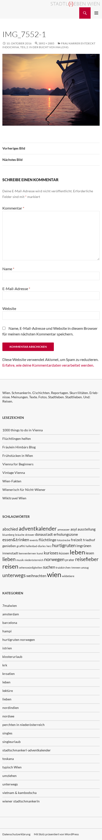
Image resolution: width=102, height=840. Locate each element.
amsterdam (10, 614)
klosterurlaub (12, 657)
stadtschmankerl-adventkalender (26, 750)
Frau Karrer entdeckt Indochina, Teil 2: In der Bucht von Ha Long (48, 45)
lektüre (7, 691)
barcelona (9, 623)
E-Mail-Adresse (16, 288)
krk (4, 665)
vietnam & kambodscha (19, 793)
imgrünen (83, 546)
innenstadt (10, 553)
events (34, 540)
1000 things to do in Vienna (22, 430)
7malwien (9, 606)
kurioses (51, 552)
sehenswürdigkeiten (30, 567)
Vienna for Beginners (17, 464)
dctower (29, 534)
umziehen (9, 776)
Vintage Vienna (13, 473)
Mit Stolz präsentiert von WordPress (56, 834)
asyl (73, 529)
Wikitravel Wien (14, 498)
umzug (85, 567)
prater (69, 560)
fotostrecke (63, 540)
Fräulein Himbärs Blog (19, 447)
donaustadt (44, 534)
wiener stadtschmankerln (21, 801)
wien (54, 574)
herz (48, 546)
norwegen (54, 559)
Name (8, 268)
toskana (8, 759)
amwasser (63, 529)
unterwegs (14, 575)
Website (9, 308)
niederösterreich (33, 559)
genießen (9, 546)
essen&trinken (15, 539)
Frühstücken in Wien (17, 456)
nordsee (8, 716)
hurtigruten (64, 545)
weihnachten (36, 576)
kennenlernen (27, 553)
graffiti (21, 546)
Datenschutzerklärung (16, 834)
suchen (49, 567)
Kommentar (13, 208)
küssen (64, 553)
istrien (7, 648)
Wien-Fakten (11, 481)
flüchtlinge (47, 539)
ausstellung (87, 529)
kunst (40, 553)
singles (7, 733)
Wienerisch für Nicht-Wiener (24, 490)
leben (77, 552)
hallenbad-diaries (36, 546)
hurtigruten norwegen (18, 640)
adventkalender (38, 528)
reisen (10, 566)
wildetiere (68, 576)
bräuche (19, 534)
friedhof (89, 540)
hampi (7, 631)
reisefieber (86, 559)
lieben (9, 559)
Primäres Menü (96, 13)
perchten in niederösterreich (23, 725)
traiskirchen (63, 567)
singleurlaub (11, 742)
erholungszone (66, 534)
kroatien (8, 674)
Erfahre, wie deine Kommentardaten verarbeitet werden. (48, 365)
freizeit (76, 540)
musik (20, 560)
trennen (75, 567)
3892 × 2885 (46, 43)
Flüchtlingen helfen (16, 439)
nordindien (10, 708)
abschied (10, 529)
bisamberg (8, 534)
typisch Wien (12, 767)
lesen (90, 553)
